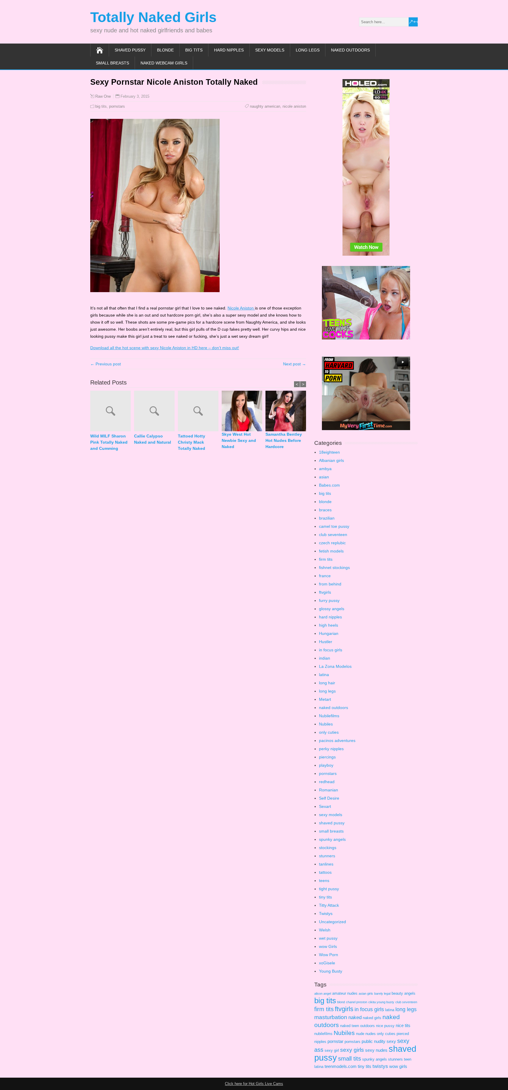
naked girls (372, 1018)
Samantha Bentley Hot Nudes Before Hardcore (283, 440)
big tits (194, 50)
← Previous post (105, 364)
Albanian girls (331, 460)
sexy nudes (376, 1050)
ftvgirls (325, 592)
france (325, 575)
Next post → (294, 364)
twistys (380, 1066)
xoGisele (327, 963)
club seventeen (333, 534)
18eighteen (329, 452)
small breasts (112, 63)
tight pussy (329, 888)
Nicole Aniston (241, 308)
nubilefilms (323, 1033)
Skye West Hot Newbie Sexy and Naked (239, 440)
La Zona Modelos (335, 666)
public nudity (373, 1041)
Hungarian (328, 633)
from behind (330, 584)
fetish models (331, 551)
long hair (327, 682)
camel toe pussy (334, 526)
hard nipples (229, 50)
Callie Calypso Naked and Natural (152, 439)
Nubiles (326, 724)
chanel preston (356, 1002)
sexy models (269, 50)
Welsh (324, 930)
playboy (326, 765)
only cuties (329, 732)
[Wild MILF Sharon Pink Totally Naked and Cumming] (112, 412)
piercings (327, 757)
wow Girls (328, 946)
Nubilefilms (329, 715)
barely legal (382, 993)
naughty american (265, 106)
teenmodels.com (341, 1066)
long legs (308, 50)
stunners (327, 855)
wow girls (398, 1066)
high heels (328, 625)
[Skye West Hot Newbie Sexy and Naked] (243, 411)
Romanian (328, 790)
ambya (325, 468)
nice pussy (385, 1026)
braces (325, 509)
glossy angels (331, 608)
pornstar (335, 1041)
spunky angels (332, 839)
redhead (327, 781)
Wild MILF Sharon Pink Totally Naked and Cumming (109, 442)
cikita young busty (381, 1002)
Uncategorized (332, 921)
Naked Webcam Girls (164, 63)
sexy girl (332, 1050)
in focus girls (330, 650)
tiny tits (325, 897)
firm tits (325, 559)
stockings (327, 847)
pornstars (117, 106)
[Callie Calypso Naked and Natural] (156, 412)
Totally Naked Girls (153, 17)
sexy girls (352, 1050)
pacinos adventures (337, 740)
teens (324, 880)
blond (341, 1002)
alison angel (322, 993)
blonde (165, 50)
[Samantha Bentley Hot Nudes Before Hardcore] (287, 411)
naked (355, 1017)
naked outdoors (350, 50)
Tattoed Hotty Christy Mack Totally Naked (191, 442)
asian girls (366, 993)
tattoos (325, 872)
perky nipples (331, 748)
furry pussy (329, 600)
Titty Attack (329, 905)
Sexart (325, 806)
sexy (391, 1041)
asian (324, 477)
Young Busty (330, 971)
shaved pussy (130, 50)
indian (324, 658)
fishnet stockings (334, 567)
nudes (370, 1033)
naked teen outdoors (357, 1026)
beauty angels (403, 993)
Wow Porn (328, 954)
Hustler (325, 641)
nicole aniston (294, 106)
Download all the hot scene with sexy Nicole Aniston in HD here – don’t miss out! (164, 347)
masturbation (330, 1017)
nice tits (403, 1025)
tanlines (326, 864)
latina (324, 674)
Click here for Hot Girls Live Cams (254, 1083)
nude (360, 1033)
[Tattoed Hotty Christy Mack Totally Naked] (200, 412)
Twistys (325, 913)
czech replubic (332, 542)
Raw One (103, 96)
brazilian (327, 518)
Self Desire (329, 798)
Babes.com (329, 485)
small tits (349, 1058)
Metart (325, 699)
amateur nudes (344, 993)
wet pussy (328, 938)
